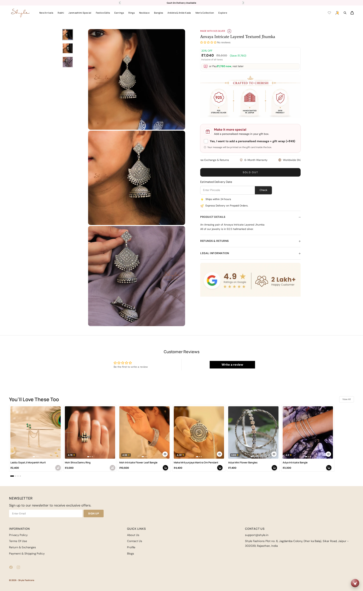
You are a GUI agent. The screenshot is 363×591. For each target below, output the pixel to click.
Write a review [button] (232, 365)
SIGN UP (93, 513)
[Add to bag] (58, 467)
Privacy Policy (18, 535)
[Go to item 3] (67, 62)
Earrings (119, 12)
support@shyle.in (256, 535)
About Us (133, 535)
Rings (131, 12)
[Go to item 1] (67, 34)
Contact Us (134, 541)
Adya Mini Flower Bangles (243, 462)
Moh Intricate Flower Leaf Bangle (138, 462)
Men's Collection (204, 12)
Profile (131, 547)
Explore (222, 12)
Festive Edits (103, 12)
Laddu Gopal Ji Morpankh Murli (28, 462)
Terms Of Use (18, 541)
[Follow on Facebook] (11, 567)
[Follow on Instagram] (18, 567)
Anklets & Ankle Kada (179, 12)
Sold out (250, 172)
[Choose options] (165, 454)
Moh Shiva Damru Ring (78, 462)
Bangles (158, 12)
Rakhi (61, 12)
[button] (208, 43)
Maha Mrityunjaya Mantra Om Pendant (196, 462)
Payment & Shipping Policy (27, 553)
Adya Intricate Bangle (295, 462)
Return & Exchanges (22, 547)
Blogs (130, 553)
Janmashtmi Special (79, 12)
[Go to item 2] (67, 48)
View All (346, 399)
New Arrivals (46, 12)
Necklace (144, 12)
